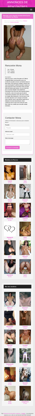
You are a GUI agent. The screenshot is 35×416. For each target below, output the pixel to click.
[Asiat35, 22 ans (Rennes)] (10, 172)
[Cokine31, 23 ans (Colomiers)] (25, 318)
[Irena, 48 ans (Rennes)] (25, 172)
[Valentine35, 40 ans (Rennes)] (10, 229)
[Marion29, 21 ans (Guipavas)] (10, 336)
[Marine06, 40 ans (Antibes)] (25, 374)
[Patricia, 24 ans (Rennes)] (10, 191)
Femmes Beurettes (14, 22)
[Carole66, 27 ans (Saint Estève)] (25, 336)
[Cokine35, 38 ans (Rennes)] (25, 210)
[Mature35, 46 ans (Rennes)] (25, 247)
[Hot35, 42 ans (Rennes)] (25, 266)
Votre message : (9, 138)
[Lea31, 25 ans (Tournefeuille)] (10, 374)
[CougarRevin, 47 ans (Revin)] (25, 393)
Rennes (25, 20)
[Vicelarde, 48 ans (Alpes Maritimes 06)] (25, 355)
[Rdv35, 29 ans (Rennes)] (10, 247)
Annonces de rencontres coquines (17, 7)
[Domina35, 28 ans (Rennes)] (25, 191)
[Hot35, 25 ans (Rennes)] (25, 229)
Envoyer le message (12, 147)
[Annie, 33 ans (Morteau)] (10, 393)
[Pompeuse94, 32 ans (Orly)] (10, 355)
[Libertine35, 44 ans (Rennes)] (10, 266)
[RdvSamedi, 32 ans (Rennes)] (10, 210)
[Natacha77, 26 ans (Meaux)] (25, 299)
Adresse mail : (9, 131)
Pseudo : (7, 125)
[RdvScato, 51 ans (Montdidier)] (10, 299)
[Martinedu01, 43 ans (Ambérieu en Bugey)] (10, 318)
